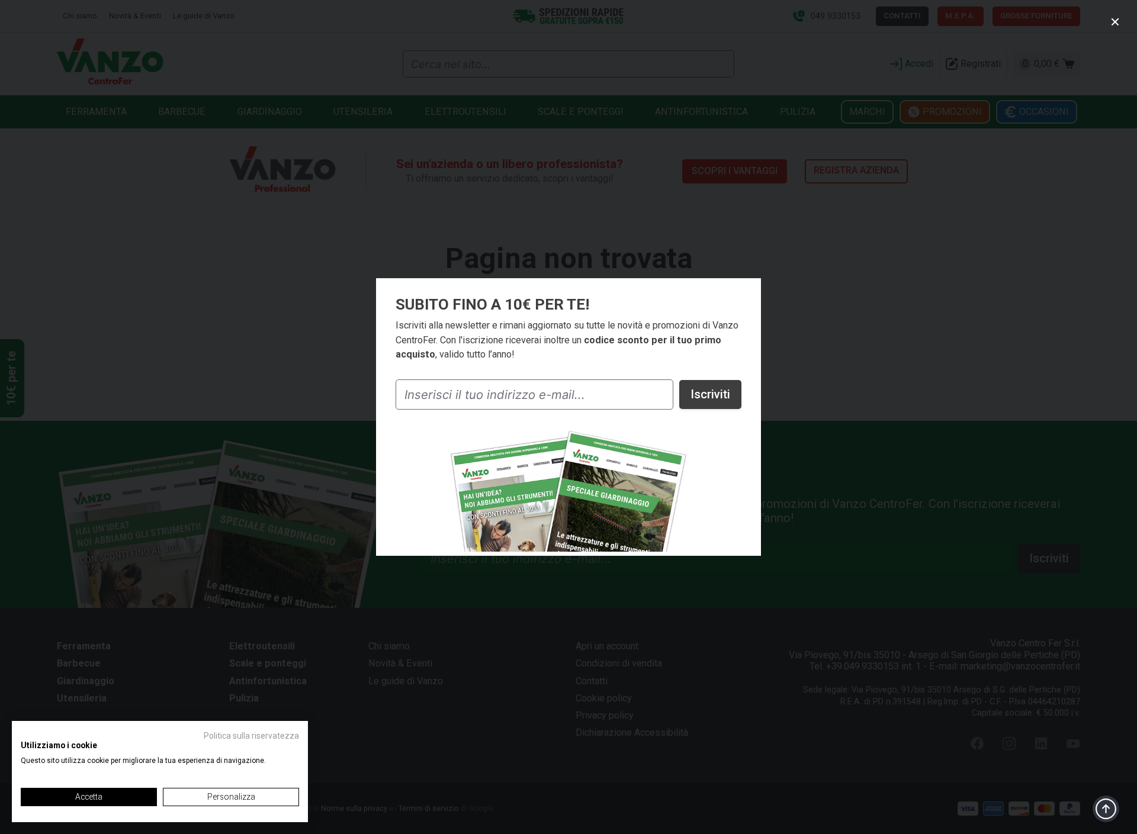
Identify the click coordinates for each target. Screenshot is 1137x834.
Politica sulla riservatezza (251, 735)
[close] (1115, 21)
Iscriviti (710, 394)
